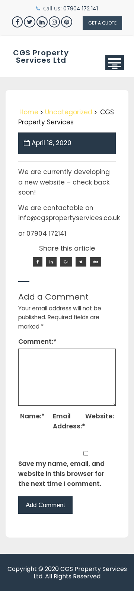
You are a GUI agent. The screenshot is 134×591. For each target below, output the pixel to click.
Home (28, 112)
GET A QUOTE (102, 23)
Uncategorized (68, 112)
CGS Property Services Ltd (41, 56)
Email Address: (68, 421)
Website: (99, 416)
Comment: (37, 341)
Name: (32, 416)
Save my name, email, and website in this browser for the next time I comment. (61, 473)
